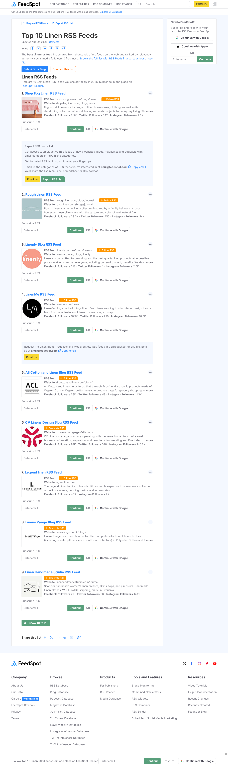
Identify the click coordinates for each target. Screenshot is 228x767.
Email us (32, 179)
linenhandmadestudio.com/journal (77, 582)
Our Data (17, 692)
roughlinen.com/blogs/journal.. (76, 200)
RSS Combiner (102, 4)
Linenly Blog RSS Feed (43, 244)
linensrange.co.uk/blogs (71, 532)
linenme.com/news (67, 304)
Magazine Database (62, 705)
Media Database (110, 698)
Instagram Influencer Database (69, 731)
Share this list (31, 637)
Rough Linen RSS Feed (43, 195)
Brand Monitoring (143, 685)
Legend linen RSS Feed (43, 472)
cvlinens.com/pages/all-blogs (74, 432)
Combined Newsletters (146, 692)
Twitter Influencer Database (67, 737)
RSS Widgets (140, 698)
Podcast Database (61, 698)
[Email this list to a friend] (57, 48)
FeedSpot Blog (197, 711)
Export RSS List (64, 23)
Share (25, 48)
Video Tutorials (197, 685)
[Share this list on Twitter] (39, 48)
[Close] (226, 754)
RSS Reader (124, 4)
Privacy (16, 711)
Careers (24, 698)
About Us (17, 685)
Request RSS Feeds (37, 23)
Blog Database (59, 692)
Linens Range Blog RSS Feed (48, 522)
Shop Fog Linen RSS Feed (45, 93)
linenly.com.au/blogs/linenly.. (75, 250)
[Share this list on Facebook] (32, 48)
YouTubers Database (63, 718)
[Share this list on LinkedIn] (45, 48)
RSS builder (81, 4)
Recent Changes (198, 698)
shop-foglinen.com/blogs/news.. (77, 99)
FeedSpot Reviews (23, 705)
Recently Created (199, 705)
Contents (54, 41)
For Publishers (109, 685)
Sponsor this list (63, 69)
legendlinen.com (66, 482)
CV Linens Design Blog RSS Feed (51, 422)
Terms (15, 718)
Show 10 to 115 (38, 623)
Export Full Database (110, 11)
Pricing (201, 4)
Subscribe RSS (31, 122)
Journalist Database (62, 711)
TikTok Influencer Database (67, 744)
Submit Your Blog (35, 69)
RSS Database (59, 685)
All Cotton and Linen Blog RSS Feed (53, 372)
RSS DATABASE (59, 4)
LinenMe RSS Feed (40, 294)
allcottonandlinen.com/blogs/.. (75, 382)
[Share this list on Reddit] (51, 48)
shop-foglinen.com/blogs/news (75, 103)
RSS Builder (139, 711)
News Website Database (65, 724)
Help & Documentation (202, 692)
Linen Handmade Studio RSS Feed (52, 572)
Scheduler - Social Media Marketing (154, 718)
